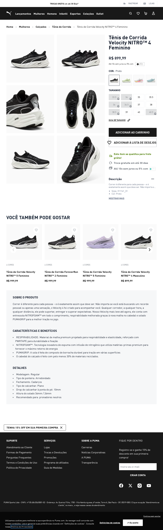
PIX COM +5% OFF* (64, 4)
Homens (52, 13)
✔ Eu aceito (132, 522)
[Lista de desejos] (138, 13)
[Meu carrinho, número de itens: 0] (146, 13)
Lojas (151, 3)
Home (9, 26)
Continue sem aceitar (152, 516)
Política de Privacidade (21, 526)
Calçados (41, 26)
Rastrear (133, 3)
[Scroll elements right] (149, 250)
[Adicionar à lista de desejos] (36, 230)
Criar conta (138, 475)
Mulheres (39, 13)
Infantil (63, 13)
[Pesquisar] (130, 13)
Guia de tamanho (117, 120)
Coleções (88, 13)
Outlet (99, 13)
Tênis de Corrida (61, 26)
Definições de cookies (110, 522)
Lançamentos (23, 13)
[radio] (114, 80)
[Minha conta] (153, 13)
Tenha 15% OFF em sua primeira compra (32, 427)
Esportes (75, 13)
